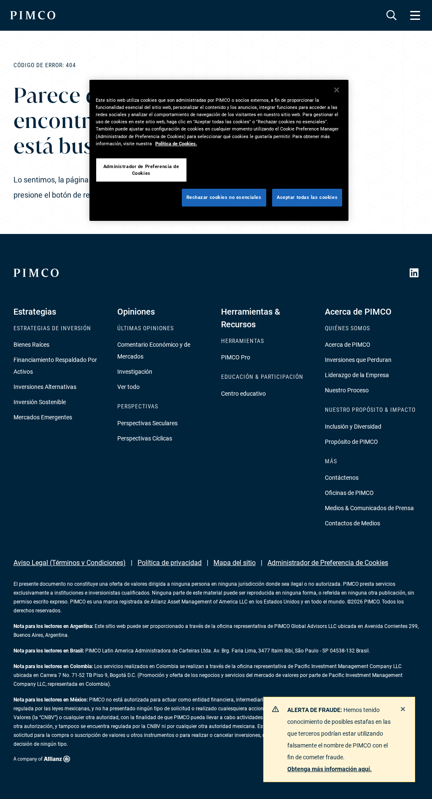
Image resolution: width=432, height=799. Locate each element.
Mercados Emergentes (43, 417)
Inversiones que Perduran (358, 359)
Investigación (134, 371)
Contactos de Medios (352, 523)
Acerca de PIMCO (347, 344)
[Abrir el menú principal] (415, 15)
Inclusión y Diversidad (353, 426)
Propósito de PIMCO (351, 441)
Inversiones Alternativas (45, 386)
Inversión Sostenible (40, 402)
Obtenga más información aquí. (329, 769)
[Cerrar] (336, 90)
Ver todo (128, 386)
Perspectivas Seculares (147, 423)
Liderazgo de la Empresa (357, 375)
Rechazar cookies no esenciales (224, 197)
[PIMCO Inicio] (32, 15)
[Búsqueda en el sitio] (391, 15)
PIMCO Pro (235, 357)
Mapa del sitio (234, 563)
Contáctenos (342, 477)
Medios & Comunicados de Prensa (369, 508)
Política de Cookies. (176, 144)
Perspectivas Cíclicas (144, 438)
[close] (403, 709)
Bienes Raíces (31, 344)
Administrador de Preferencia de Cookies (327, 563)
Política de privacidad (170, 563)
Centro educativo (243, 393)
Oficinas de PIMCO (349, 492)
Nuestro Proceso (347, 390)
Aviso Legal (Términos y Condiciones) (70, 563)
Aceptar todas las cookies (307, 197)
